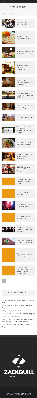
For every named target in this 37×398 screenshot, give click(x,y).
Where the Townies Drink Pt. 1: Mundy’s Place (24, 181)
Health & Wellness (26, 393)
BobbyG (4, 311)
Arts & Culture (15, 393)
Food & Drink (19, 394)
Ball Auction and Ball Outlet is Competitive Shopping (24, 229)
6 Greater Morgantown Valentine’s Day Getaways (25, 156)
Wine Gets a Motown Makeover (20, 311)
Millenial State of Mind (25, 117)
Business (28, 394)
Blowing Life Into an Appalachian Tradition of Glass (25, 95)
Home (7, 393)
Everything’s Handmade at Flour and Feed (24, 82)
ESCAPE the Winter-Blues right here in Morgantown (24, 168)
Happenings (9, 394)
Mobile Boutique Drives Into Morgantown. (23, 67)
